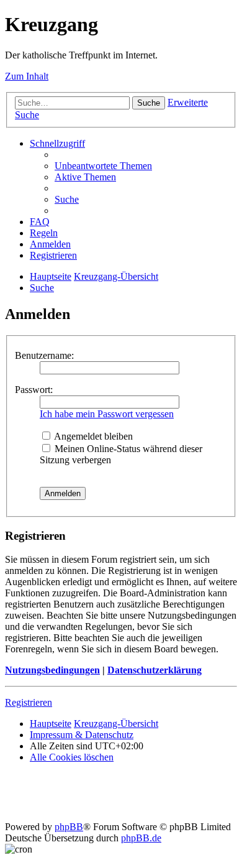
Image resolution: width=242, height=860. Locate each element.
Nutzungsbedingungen (52, 670)
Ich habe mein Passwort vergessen (107, 414)
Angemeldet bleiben (92, 436)
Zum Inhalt (26, 76)
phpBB (69, 826)
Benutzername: (44, 355)
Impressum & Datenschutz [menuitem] (81, 734)
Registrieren (28, 702)
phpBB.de (141, 838)
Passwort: (34, 389)
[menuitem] (103, 165)
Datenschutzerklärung (154, 670)
